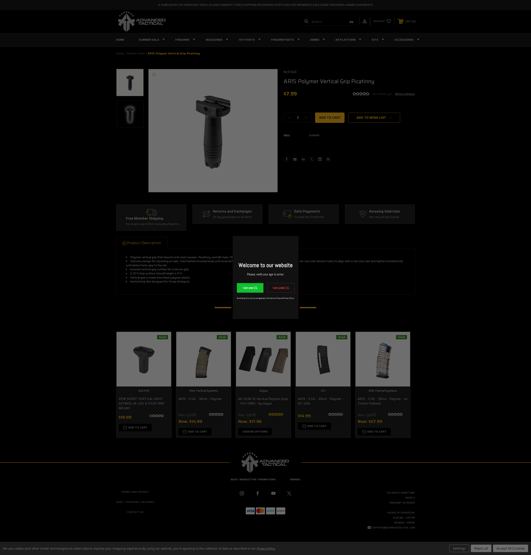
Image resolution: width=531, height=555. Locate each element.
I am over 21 (250, 288)
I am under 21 (281, 288)
